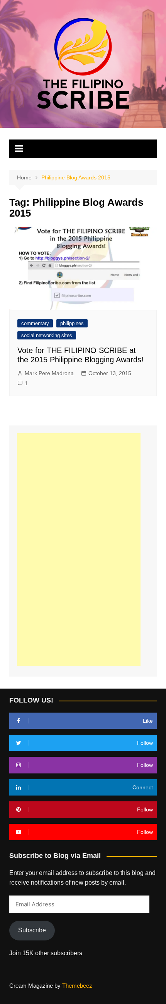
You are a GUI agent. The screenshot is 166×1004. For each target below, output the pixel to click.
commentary (35, 323)
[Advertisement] (79, 549)
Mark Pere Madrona (49, 373)
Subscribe (32, 930)
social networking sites (46, 335)
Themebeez (77, 985)
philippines (72, 323)
